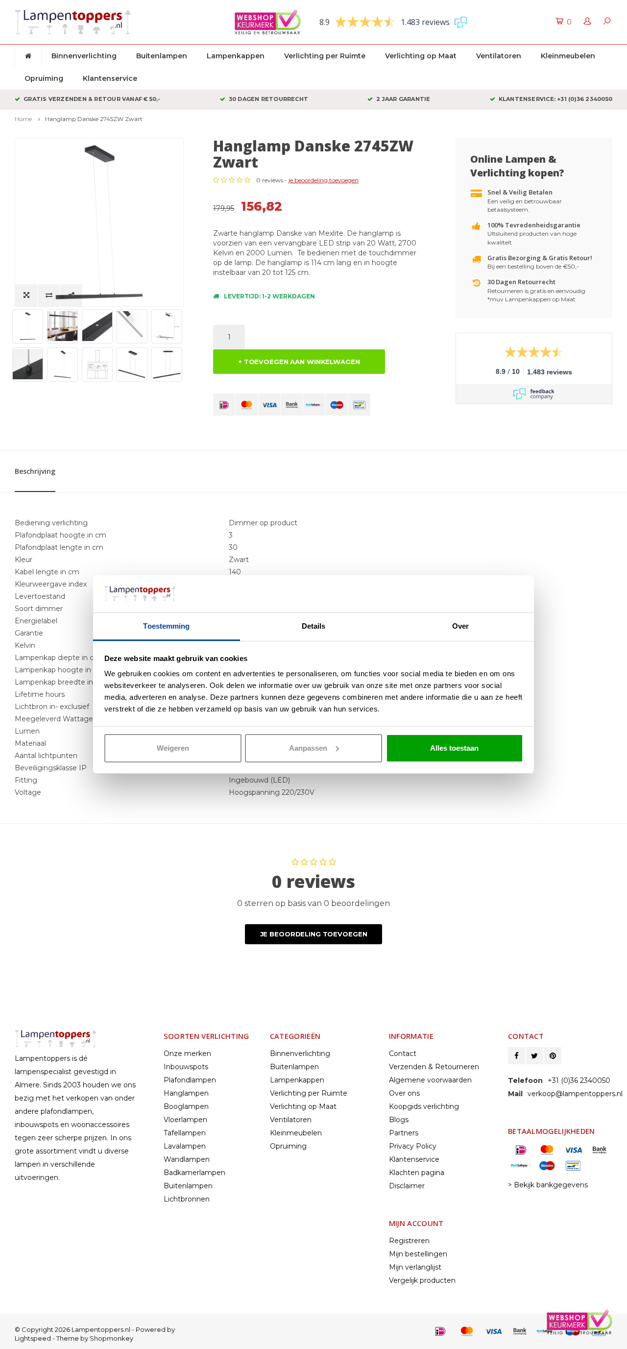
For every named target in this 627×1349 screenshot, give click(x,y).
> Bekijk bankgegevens (548, 1184)
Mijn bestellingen (418, 1254)
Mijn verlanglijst (415, 1267)
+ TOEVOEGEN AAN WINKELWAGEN (299, 362)
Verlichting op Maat (421, 55)
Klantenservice (110, 78)
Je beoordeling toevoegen (313, 934)
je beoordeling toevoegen (324, 180)
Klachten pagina (416, 1172)
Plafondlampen (190, 1080)
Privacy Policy (412, 1146)
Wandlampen (187, 1159)
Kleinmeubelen (568, 55)
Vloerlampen (185, 1119)
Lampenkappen (236, 55)
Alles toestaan (454, 748)
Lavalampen (185, 1146)
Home (23, 119)
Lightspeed (33, 1338)
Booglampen (186, 1106)
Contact (402, 1053)
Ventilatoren (498, 55)
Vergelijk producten (422, 1280)
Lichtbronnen (187, 1199)
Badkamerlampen (194, 1172)
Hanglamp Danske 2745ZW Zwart (94, 119)
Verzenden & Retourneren (434, 1066)
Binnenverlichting (84, 55)
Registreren (409, 1240)
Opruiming (43, 78)
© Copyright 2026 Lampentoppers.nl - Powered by (95, 1329)
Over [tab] (460, 626)
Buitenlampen (161, 55)
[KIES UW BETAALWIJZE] (224, 404)
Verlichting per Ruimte (324, 55)
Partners (403, 1132)
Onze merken (187, 1053)
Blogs (399, 1119)
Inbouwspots (186, 1066)
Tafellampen (185, 1132)
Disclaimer (407, 1185)
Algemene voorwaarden (430, 1080)
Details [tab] (314, 626)
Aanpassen (308, 748)
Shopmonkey (111, 1338)
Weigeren (173, 748)
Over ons (404, 1093)
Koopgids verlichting (424, 1106)
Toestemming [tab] (166, 626)
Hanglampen (186, 1093)
